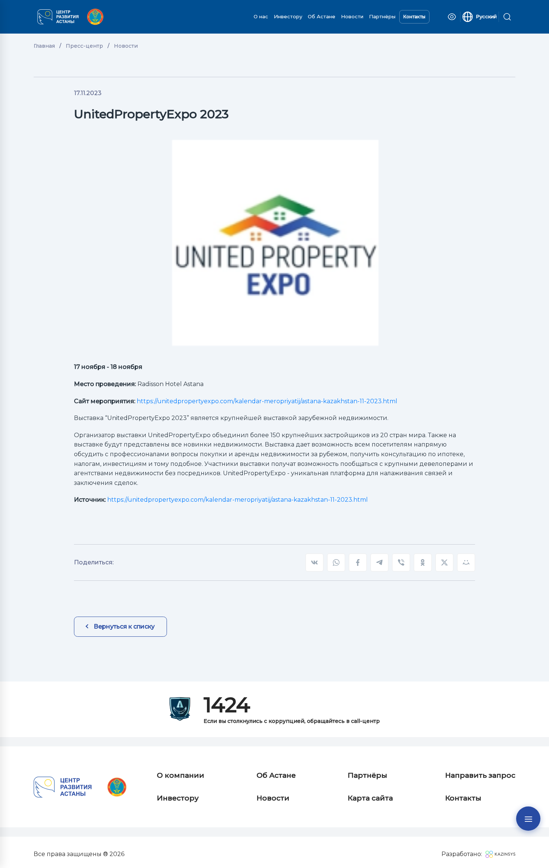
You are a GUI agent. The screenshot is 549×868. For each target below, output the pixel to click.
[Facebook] (358, 562)
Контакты (414, 16)
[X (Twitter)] (444, 562)
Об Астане (321, 16)
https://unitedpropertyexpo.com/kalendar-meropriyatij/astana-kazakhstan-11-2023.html (267, 401)
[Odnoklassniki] (423, 562)
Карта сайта (370, 798)
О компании (180, 775)
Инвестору (288, 16)
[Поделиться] (466, 562)
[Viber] (401, 562)
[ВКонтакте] (314, 562)
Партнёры (382, 16)
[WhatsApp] (336, 562)
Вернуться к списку (124, 626)
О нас (261, 16)
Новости (352, 16)
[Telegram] (379, 562)
